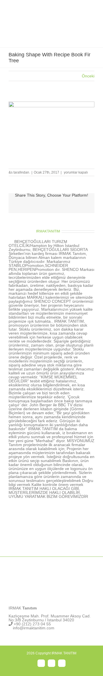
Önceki (88, 76)
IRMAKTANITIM (48, 231)
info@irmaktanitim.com (33, 628)
